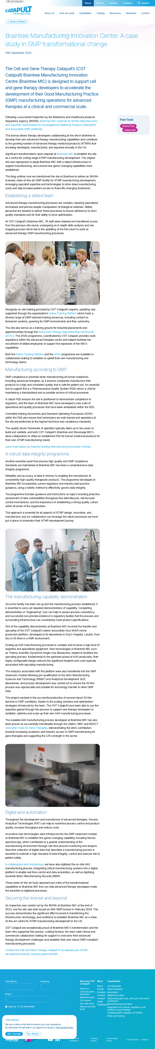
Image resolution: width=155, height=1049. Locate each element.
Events (100, 3)
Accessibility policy (112, 1039)
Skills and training (116, 1016)
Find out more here (64, 1027)
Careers (113, 3)
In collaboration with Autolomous (24, 864)
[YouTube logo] (50, 1039)
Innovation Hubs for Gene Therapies (26, 727)
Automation (112, 992)
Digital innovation (115, 995)
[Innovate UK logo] (31, 1039)
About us (84, 988)
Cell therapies (114, 986)
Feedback (102, 1004)
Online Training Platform (63, 313)
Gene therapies (115, 989)
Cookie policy (132, 1039)
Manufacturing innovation (119, 1004)
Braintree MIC (65, 153)
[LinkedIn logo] (58, 1039)
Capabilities (85, 13)
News (88, 3)
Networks (131, 13)
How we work (66, 13)
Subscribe (129, 130)
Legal (100, 1001)
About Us (49, 13)
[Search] (143, 3)
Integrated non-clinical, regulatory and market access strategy (126, 1008)
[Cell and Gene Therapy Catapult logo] (18, 10)
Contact (145, 13)
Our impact (85, 1000)
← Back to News (16, 21)
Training (100, 13)
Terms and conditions (74, 1039)
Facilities (127, 3)
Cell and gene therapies (87, 992)
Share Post (128, 126)
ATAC (57, 354)
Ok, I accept (14, 1033)
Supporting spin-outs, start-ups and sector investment (128, 999)
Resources (115, 13)
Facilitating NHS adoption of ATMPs (125, 1012)
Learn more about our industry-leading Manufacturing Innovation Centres (48, 446)
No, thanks (33, 1033)
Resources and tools (87, 1007)
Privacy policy (94, 1039)
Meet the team (87, 997)
